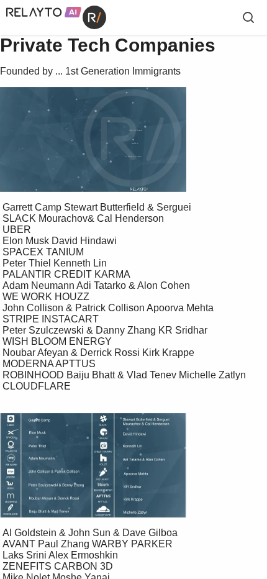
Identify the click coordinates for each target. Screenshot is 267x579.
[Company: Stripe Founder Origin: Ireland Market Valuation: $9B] (54, 471)
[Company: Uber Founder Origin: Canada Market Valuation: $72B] (68, 421)
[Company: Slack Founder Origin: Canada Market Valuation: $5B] (194, 417)
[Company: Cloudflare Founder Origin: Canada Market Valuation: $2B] (194, 511)
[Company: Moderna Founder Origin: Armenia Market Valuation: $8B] (57, 498)
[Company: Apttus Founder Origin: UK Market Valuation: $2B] (192, 499)
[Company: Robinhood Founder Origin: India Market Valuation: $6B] (50, 511)
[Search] (248, 17)
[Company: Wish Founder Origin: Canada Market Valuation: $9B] (60, 484)
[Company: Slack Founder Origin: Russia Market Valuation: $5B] (190, 424)
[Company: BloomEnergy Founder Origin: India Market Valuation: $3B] (191, 486)
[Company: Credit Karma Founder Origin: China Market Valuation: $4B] (192, 446)
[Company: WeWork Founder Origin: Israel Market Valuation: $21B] (59, 459)
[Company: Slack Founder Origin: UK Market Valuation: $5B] (228, 424)
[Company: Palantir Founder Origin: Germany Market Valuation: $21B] (57, 446)
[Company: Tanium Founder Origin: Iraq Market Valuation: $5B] (196, 435)
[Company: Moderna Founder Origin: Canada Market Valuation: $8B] (100, 497)
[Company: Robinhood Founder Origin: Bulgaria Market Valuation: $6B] (99, 510)
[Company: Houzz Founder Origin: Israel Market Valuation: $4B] (185, 460)
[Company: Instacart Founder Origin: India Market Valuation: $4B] (194, 474)
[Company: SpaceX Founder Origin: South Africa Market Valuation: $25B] (58, 432)
